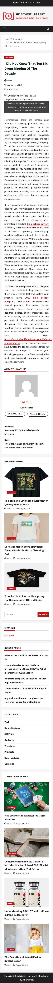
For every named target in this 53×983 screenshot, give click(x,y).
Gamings (9, 763)
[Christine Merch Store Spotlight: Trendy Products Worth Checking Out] (26, 528)
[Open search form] (48, 29)
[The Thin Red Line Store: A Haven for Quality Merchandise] (26, 482)
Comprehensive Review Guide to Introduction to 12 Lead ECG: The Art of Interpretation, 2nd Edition (25, 669)
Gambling (11, 808)
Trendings (9, 745)
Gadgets (9, 739)
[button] (4, 29)
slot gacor (9, 635)
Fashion (11, 949)
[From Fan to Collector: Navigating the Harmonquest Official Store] (26, 577)
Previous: (21, 430)
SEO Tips (9, 733)
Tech (7, 721)
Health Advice (11, 757)
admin (9, 80)
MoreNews (43, 975)
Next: (24, 443)
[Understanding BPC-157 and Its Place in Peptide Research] (26, 892)
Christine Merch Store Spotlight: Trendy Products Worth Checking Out (24, 550)
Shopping (9, 57)
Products (9, 751)
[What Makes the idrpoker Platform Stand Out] (26, 796)
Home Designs (12, 727)
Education (12, 854)
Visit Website (15, 414)
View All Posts (37, 414)
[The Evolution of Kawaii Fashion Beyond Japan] (26, 938)
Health (10, 903)
